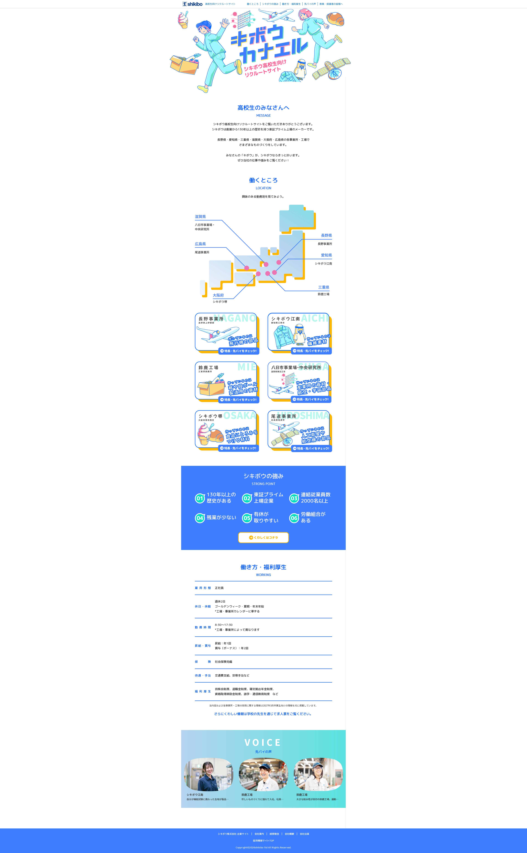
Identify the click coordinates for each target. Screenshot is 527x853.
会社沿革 (304, 834)
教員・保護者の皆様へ (331, 3)
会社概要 (289, 834)
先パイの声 (310, 3)
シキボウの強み (270, 3)
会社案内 (259, 834)
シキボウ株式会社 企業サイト (233, 834)
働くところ (253, 3)
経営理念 (274, 834)
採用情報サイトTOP (263, 840)
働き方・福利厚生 (291, 3)
